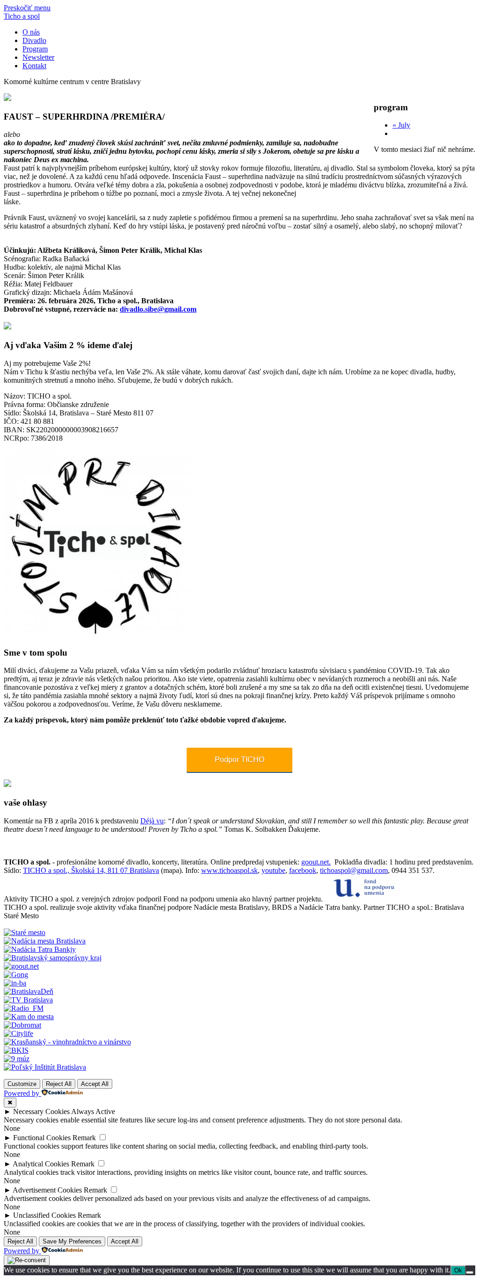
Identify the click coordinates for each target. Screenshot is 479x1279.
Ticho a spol (22, 16)
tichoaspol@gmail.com (354, 870)
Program (35, 49)
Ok (458, 1270)
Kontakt (34, 66)
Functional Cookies (42, 1138)
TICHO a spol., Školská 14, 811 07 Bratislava (91, 870)
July (401, 125)
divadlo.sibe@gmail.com (158, 309)
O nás (31, 32)
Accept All (95, 1083)
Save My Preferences (72, 1241)
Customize (21, 1083)
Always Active (93, 1111)
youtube (273, 870)
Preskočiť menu (27, 8)
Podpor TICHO (239, 760)
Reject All (59, 1083)
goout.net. (316, 862)
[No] (469, 1272)
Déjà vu (152, 821)
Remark (84, 1138)
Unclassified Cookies (44, 1215)
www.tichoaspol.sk (229, 870)
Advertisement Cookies (47, 1190)
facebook (302, 870)
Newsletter (38, 57)
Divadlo (34, 40)
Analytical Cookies (41, 1164)
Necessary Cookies (41, 1111)
